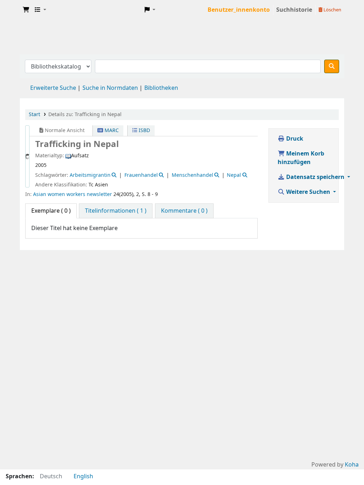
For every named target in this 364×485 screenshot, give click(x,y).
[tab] (115, 210)
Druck (294, 139)
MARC (111, 130)
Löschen (331, 9)
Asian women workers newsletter (72, 194)
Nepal (234, 175)
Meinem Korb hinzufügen (301, 158)
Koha (352, 465)
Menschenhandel (192, 175)
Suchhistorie (294, 10)
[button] (26, 10)
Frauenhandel (141, 175)
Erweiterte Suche (53, 88)
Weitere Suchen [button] (308, 192)
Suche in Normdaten (110, 88)
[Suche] (331, 66)
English (83, 476)
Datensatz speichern (315, 177)
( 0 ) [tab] (51, 211)
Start (34, 114)
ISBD (143, 130)
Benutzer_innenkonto (239, 10)
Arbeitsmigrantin (90, 175)
